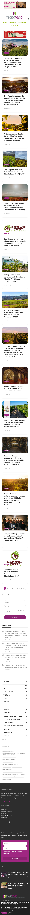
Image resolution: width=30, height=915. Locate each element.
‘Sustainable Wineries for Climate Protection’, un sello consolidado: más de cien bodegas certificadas (15, 242)
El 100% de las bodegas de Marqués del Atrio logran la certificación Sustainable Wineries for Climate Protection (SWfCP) (14, 100)
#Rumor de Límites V (7, 779)
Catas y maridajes (15, 707)
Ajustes (10, 912)
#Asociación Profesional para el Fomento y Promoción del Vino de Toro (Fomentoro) (14, 754)
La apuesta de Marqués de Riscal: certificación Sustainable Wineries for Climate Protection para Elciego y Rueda (14, 62)
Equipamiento (15, 712)
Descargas (15, 709)
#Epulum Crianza (6, 766)
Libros (15, 685)
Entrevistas (15, 695)
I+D (15, 688)
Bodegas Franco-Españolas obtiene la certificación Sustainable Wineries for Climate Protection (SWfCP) (14, 206)
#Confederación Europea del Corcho (10, 764)
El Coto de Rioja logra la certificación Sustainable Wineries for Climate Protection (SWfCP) (13, 313)
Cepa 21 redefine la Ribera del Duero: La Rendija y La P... (18, 884)
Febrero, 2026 (6, 108)
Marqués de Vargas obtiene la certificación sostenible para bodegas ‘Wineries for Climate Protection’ (14, 537)
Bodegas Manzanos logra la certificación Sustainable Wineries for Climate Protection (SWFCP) (14, 423)
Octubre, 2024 (6, 249)
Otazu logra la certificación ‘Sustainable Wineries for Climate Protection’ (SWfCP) (14, 172)
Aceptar (4, 912)
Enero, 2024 (6, 394)
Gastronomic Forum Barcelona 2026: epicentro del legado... (18, 873)
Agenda (15, 704)
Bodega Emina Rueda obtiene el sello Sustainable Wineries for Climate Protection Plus (14, 278)
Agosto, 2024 (6, 285)
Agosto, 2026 (6, 70)
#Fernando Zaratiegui (17, 766)
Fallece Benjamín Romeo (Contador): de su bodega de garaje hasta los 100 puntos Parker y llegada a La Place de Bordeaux (16, 634)
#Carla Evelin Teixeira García (9, 759)
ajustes (13, 910)
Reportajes (15, 701)
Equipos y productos (6, 811)
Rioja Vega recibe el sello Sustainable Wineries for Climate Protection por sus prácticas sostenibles (14, 137)
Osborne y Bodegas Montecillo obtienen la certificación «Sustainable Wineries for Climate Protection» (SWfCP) (14, 460)
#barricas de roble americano (9, 756)
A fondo (15, 694)
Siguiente (23, 588)
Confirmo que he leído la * (14, 611)
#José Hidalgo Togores (7, 769)
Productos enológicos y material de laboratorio (15, 729)
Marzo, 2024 (6, 320)
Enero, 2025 (6, 177)
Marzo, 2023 (6, 508)
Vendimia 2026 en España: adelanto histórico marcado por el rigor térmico (16, 666)
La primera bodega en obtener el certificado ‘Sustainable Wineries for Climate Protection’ (13, 572)
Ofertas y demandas (15, 691)
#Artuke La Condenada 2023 (8, 751)
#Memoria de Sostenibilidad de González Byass (12, 771)
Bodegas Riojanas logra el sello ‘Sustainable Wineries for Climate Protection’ (14, 388)
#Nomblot (23, 774)
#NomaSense (15, 774)
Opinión (15, 698)
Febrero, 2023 (6, 579)
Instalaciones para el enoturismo (15, 719)
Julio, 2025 (6, 144)
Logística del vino (15, 722)
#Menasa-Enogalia (7, 774)
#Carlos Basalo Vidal (7, 761)
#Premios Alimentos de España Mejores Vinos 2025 (13, 776)
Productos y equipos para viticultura (15, 716)
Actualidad (6, 52)
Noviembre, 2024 (7, 213)
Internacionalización (6, 815)
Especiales (15, 735)
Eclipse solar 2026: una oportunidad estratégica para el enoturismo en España (15, 657)
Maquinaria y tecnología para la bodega (15, 725)
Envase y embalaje (15, 713)
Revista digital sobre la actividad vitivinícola (14, 24)
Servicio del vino (15, 732)
